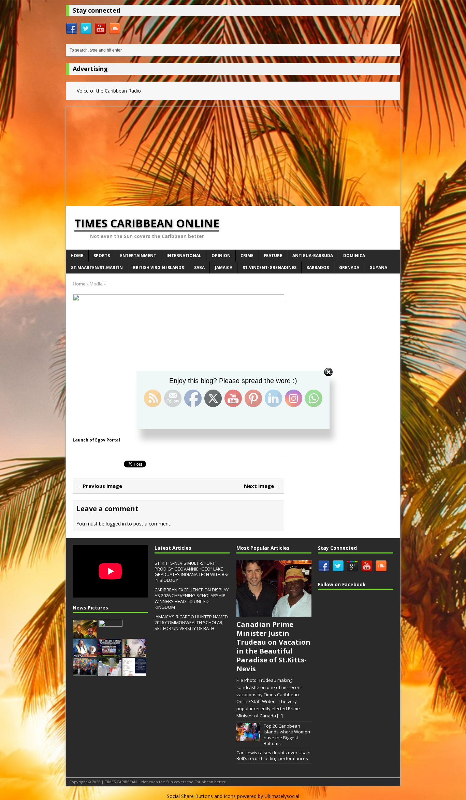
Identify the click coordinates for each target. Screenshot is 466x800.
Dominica (354, 255)
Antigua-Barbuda (312, 255)
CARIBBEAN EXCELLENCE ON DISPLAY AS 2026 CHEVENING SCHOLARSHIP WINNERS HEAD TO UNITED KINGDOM (192, 598)
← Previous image (99, 485)
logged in (116, 523)
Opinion (221, 255)
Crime (247, 255)
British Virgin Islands (158, 267)
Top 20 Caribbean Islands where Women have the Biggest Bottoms (287, 734)
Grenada (349, 267)
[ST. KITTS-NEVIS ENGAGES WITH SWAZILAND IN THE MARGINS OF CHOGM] (134, 653)
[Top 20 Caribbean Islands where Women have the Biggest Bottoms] (248, 737)
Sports (101, 255)
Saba (199, 267)
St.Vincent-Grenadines (269, 267)
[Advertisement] (233, 154)
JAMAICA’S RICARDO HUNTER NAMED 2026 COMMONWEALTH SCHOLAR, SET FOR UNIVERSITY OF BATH (191, 622)
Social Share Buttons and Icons (201, 796)
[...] (280, 716)
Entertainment (138, 255)
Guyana (378, 267)
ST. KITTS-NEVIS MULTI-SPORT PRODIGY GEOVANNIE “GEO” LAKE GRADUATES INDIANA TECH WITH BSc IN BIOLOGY (192, 572)
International (183, 255)
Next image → (262, 485)
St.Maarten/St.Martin (97, 267)
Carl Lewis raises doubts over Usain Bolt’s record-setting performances (273, 755)
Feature (273, 255)
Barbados (317, 267)
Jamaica (223, 267)
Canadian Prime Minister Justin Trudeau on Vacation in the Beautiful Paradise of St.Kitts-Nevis (273, 646)
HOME (77, 255)
